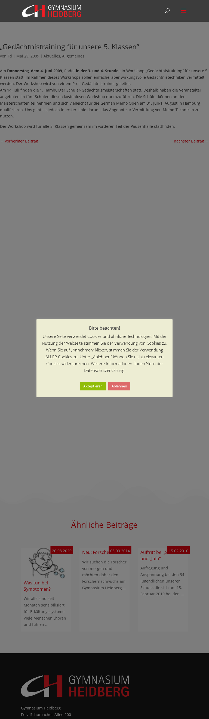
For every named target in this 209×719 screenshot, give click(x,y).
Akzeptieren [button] (93, 386)
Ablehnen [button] (119, 386)
